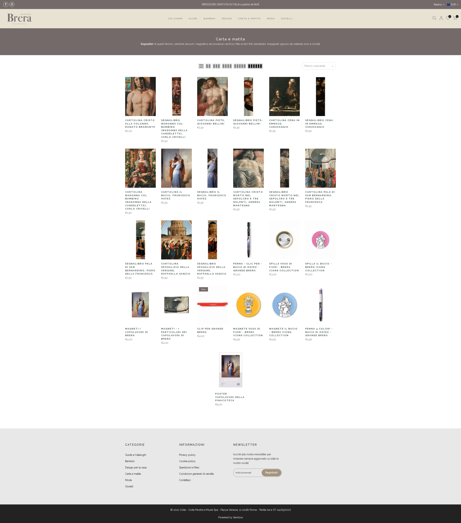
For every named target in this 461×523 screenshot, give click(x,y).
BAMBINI (209, 18)
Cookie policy (187, 461)
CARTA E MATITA (249, 18)
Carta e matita (133, 473)
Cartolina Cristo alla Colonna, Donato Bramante (140, 123)
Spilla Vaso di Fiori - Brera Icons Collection (284, 267)
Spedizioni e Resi (189, 467)
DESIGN (227, 18)
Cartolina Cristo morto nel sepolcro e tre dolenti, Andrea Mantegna (248, 199)
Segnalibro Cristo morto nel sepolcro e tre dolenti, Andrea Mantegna (284, 199)
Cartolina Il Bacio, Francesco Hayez (175, 195)
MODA (271, 18)
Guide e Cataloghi (135, 454)
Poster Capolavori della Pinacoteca (230, 397)
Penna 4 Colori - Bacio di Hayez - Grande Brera (319, 332)
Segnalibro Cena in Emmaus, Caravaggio (319, 123)
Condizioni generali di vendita (196, 473)
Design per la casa (136, 467)
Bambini (130, 461)
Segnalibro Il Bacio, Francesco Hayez (211, 195)
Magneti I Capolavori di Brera (136, 332)
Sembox (238, 517)
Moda (128, 480)
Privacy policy (187, 454)
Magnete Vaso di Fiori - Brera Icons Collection (248, 332)
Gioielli (129, 486)
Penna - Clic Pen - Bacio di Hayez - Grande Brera (247, 267)
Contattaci (185, 480)
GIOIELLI (287, 18)
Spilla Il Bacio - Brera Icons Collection (318, 267)
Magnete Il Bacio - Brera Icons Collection (283, 332)
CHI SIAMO (175, 18)
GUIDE (193, 18)
